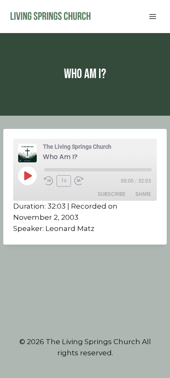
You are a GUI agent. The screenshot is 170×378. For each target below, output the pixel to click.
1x (63, 180)
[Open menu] (152, 16)
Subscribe (111, 193)
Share (143, 193)
